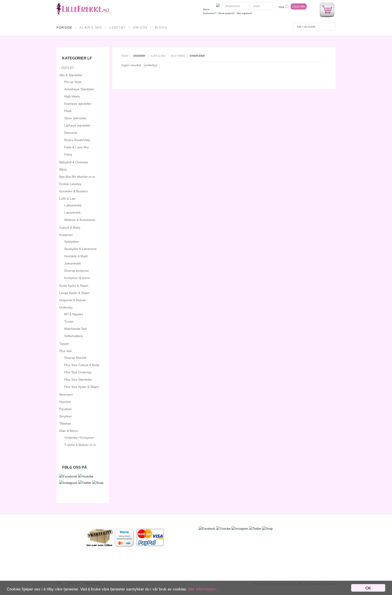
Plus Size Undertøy (78, 372)
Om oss (140, 27)
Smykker (65, 416)
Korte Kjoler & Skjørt (73, 285)
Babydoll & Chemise (73, 162)
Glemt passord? (226, 13)
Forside (64, 27)
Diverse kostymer (76, 270)
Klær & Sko (91, 27)
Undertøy (66, 307)
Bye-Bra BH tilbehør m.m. (77, 177)
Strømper (66, 394)
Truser (69, 321)
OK (368, 588)
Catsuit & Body (69, 227)
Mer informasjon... (203, 589)
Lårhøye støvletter (77, 125)
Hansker (65, 402)
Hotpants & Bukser (72, 300)
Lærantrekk (72, 212)
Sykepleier (71, 241)
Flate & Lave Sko (76, 147)
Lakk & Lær (67, 198)
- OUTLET (66, 68)
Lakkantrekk (73, 205)
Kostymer (178, 55)
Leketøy (117, 27)
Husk (281, 7)
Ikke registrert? (244, 13)
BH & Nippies (73, 314)
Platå (67, 111)
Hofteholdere (73, 336)
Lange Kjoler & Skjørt (74, 293)
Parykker (65, 409)
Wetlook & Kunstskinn (79, 220)
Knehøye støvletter (77, 103)
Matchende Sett (75, 329)
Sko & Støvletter (70, 75)
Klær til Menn (68, 431)
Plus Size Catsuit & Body (81, 365)
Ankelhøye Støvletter (79, 89)
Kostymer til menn (77, 278)
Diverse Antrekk (75, 358)
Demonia (70, 133)
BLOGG (161, 27)
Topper (64, 343)
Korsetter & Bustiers (73, 191)
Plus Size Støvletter (78, 379)
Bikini (63, 169)
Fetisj (68, 154)
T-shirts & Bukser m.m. (80, 445)
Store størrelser (75, 118)
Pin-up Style (72, 82)
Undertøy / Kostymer (79, 437)
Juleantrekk (72, 263)
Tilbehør (65, 423)
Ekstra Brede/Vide (77, 140)
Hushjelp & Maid (76, 256)
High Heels (72, 96)
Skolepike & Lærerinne (80, 249)
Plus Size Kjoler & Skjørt (81, 387)
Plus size (65, 351)
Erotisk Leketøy (70, 184)
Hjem (124, 55)
